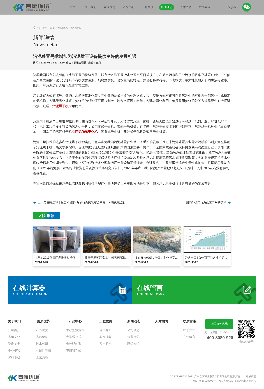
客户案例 (105, 343)
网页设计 (240, 380)
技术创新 (42, 343)
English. (232, 7)
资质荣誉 (14, 343)
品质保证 (42, 337)
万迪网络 (251, 380)
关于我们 (90, 7)
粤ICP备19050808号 (204, 380)
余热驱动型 (73, 343)
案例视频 (105, 337)
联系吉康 (204, 7)
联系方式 (189, 330)
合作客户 (105, 330)
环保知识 (133, 343)
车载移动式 (73, 350)
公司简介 (14, 330)
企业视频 (14, 350)
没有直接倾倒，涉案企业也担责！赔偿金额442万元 (167, 257)
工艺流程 (42, 357)
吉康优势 (109, 7)
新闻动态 (166, 7)
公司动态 (133, 330)
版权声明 (251, 376)
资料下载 (14, 357)
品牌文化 (14, 337)
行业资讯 (76, 27)
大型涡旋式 (73, 337)
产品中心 (128, 7)
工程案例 (147, 7)
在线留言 (189, 337)
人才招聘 (185, 7)
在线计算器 (43, 350)
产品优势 (42, 330)
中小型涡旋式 (75, 330)
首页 (72, 7)
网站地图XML (225, 380)
